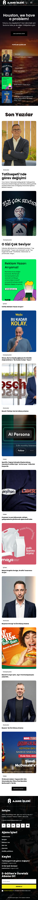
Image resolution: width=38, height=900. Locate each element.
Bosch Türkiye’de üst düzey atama (15, 411)
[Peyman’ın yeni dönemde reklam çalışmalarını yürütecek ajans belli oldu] (19, 490)
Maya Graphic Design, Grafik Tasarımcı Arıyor (17, 571)
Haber (5, 459)
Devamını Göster (18, 788)
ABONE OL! (19, 886)
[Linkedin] (13, 826)
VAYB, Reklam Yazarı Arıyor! (22, 85)
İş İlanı (16, 81)
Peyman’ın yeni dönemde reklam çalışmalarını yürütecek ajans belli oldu (17, 518)
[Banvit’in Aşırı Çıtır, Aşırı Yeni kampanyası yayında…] (19, 648)
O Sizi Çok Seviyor (19, 71)
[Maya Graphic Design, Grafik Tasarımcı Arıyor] (19, 544)
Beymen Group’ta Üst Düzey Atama (15, 624)
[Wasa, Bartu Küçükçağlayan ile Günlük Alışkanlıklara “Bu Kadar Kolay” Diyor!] (7, 97)
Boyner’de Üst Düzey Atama (12, 728)
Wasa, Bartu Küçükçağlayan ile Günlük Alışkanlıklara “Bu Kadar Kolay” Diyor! (23, 98)
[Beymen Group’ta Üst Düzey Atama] (19, 597)
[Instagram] (8, 826)
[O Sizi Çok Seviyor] (7, 69)
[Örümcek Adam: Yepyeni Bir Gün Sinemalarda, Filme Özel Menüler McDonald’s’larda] (19, 752)
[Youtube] (28, 826)
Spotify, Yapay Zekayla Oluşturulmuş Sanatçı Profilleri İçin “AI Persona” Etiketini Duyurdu (18, 464)
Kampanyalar (19, 68)
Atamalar (17, 54)
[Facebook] (4, 826)
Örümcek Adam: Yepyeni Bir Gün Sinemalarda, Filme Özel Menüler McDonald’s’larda (14, 781)
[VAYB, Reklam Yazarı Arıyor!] (7, 83)
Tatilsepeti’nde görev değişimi (23, 57)
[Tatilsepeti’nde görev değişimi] (7, 55)
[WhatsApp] (23, 826)
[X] (18, 826)
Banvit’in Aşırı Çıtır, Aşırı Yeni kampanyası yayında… (18, 676)
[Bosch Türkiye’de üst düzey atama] (19, 384)
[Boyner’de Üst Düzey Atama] (19, 701)
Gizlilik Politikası (8, 890)
